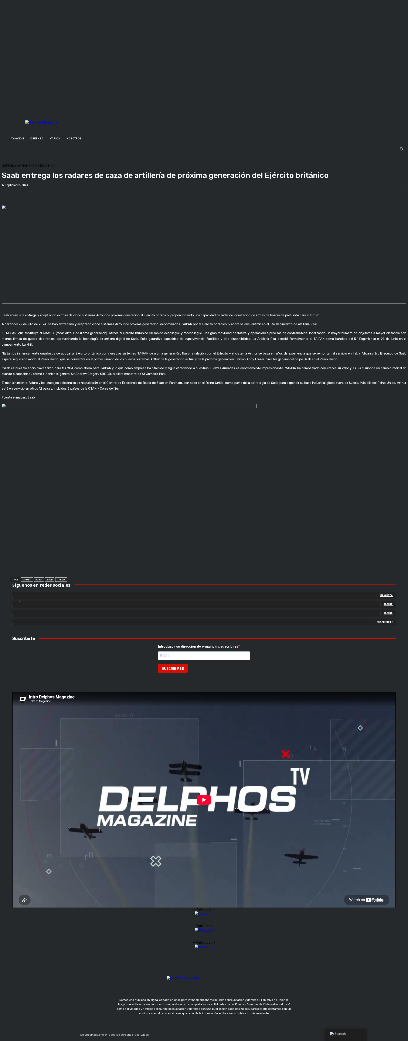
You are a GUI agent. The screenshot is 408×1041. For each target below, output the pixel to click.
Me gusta (386, 595)
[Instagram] (163, 1034)
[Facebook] (153, 1034)
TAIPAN (61, 579)
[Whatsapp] (193, 1034)
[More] (148, 194)
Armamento (27, 165)
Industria (46, 165)
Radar (38, 579)
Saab (50, 579)
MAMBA (27, 579)
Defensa (9, 165)
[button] (204, 149)
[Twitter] (173, 1034)
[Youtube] (183, 1034)
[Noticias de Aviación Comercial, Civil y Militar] (62, 126)
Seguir (388, 604)
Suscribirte (385, 622)
